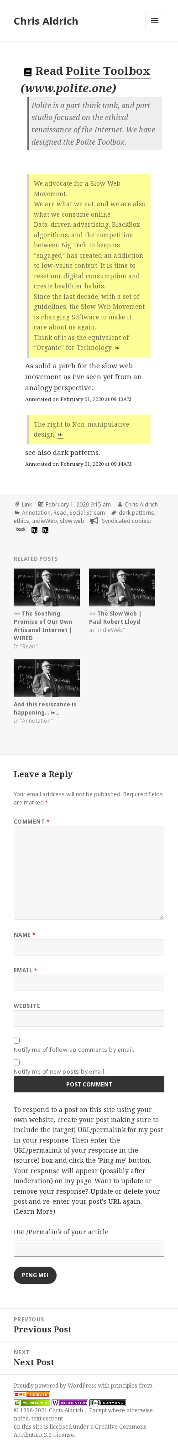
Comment (32, 821)
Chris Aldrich (46, 20)
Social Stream (87, 513)
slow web (72, 521)
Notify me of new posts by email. (60, 1071)
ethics (21, 521)
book (21, 529)
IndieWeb (44, 521)
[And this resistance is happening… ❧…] (47, 678)
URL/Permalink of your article (61, 1231)
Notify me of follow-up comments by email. (74, 1050)
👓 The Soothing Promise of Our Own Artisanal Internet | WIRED (43, 626)
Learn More (34, 1211)
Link (27, 504)
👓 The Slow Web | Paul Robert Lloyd (115, 618)
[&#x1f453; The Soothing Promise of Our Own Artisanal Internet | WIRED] (47, 587)
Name (25, 935)
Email (25, 970)
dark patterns (76, 452)
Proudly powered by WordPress (56, 1385)
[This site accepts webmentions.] (70, 1402)
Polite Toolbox (108, 70)
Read (60, 513)
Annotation (36, 513)
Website (27, 1006)
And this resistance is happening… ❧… (45, 708)
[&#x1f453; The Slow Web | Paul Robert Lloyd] (122, 587)
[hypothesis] (33, 530)
